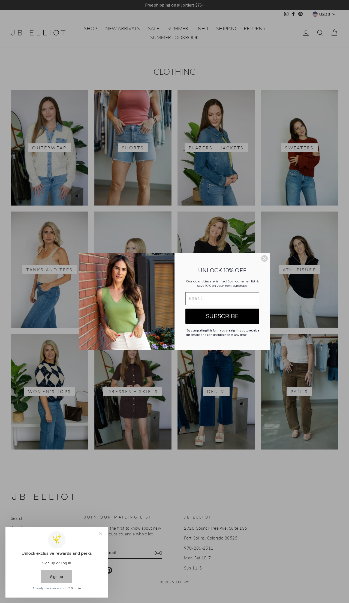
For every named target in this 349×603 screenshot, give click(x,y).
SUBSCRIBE (222, 316)
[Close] (264, 258)
